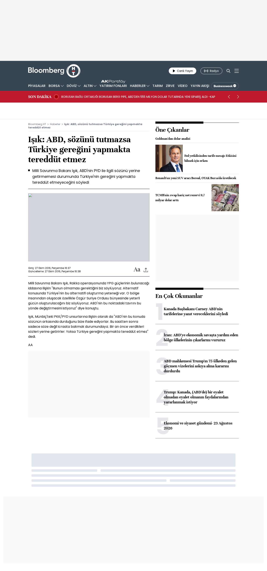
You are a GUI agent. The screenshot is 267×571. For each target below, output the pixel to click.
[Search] (228, 71)
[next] (238, 96)
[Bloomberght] (54, 71)
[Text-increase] (137, 269)
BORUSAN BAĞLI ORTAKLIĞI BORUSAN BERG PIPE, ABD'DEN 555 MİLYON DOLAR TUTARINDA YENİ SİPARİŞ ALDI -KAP (138, 97)
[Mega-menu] (236, 71)
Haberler (55, 124)
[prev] (228, 96)
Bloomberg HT (37, 124)
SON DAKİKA (39, 97)
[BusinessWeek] (225, 86)
